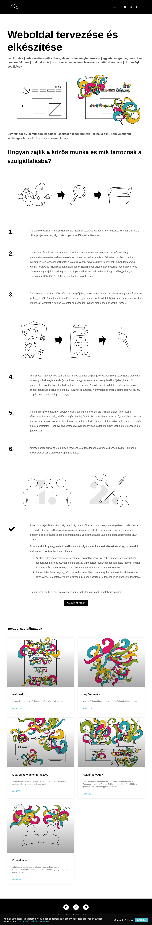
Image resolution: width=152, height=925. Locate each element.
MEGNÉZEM (17, 708)
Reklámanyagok (93, 774)
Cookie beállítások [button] (123, 920)
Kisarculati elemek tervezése (30, 774)
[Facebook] (125, 7)
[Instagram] (131, 7)
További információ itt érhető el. (34, 921)
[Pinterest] (137, 7)
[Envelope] (86, 907)
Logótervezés (91, 694)
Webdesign (19, 694)
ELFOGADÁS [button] (142, 920)
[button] (114, 6)
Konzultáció (19, 860)
